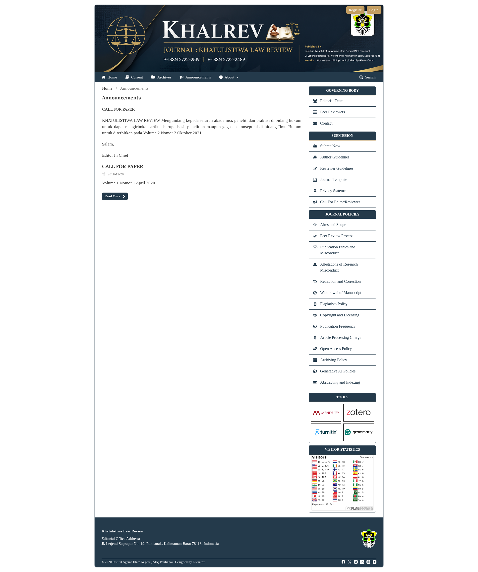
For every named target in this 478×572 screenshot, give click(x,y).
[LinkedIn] (362, 562)
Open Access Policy (336, 349)
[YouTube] (374, 562)
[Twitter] (350, 562)
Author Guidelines (334, 157)
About (229, 77)
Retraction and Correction (340, 281)
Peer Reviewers (332, 112)
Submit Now (330, 146)
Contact (326, 123)
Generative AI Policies (338, 371)
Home (112, 77)
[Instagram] (356, 562)
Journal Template (333, 179)
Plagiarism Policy (334, 304)
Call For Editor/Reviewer (340, 202)
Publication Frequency (338, 326)
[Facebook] (343, 562)
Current (136, 77)
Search (370, 77)
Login (373, 10)
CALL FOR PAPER (122, 166)
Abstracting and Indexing (340, 382)
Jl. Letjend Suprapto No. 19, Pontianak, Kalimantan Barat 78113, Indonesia (160, 544)
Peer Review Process (336, 236)
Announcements (198, 77)
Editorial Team (331, 101)
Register (355, 10)
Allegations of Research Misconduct (339, 267)
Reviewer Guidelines (336, 168)
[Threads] (368, 562)
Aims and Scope (333, 224)
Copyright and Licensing (339, 315)
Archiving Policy (333, 360)
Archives (164, 77)
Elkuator (198, 562)
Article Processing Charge (340, 337)
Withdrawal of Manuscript (340, 292)
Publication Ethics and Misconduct (337, 250)
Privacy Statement (334, 191)
